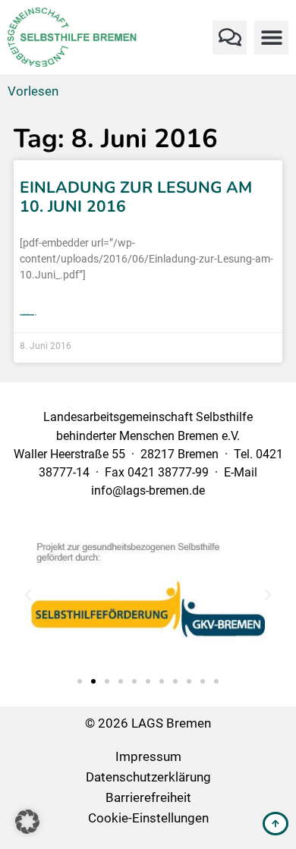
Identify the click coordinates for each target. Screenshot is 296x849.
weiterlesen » (28, 314)
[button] (230, 37)
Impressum (148, 756)
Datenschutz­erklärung (148, 777)
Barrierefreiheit (148, 797)
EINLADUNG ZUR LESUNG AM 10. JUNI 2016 (136, 197)
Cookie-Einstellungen (148, 817)
